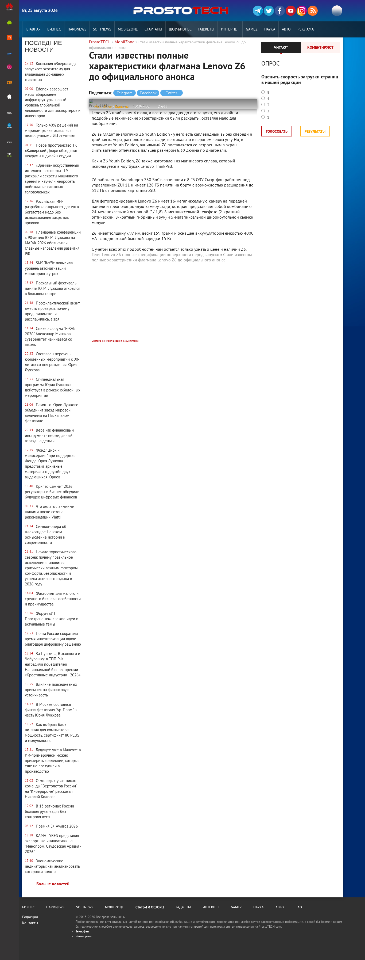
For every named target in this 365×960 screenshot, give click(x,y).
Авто (286, 29)
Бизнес (54, 29)
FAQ (299, 907)
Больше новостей (52, 884)
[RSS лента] (312, 10)
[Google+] (301, 10)
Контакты (30, 923)
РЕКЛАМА (305, 29)
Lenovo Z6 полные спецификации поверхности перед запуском (162, 255)
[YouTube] (290, 10)
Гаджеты (206, 29)
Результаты (315, 131)
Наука (269, 29)
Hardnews (77, 29)
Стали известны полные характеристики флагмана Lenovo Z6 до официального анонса (172, 257)
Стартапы (153, 29)
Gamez (252, 29)
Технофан (82, 932)
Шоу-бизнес (180, 29)
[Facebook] (279, 10)
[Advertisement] (173, 304)
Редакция (30, 917)
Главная (33, 29)
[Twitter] (268, 10)
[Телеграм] (258, 10)
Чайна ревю (84, 937)
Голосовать (277, 131)
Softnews (102, 29)
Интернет (230, 29)
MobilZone (128, 29)
